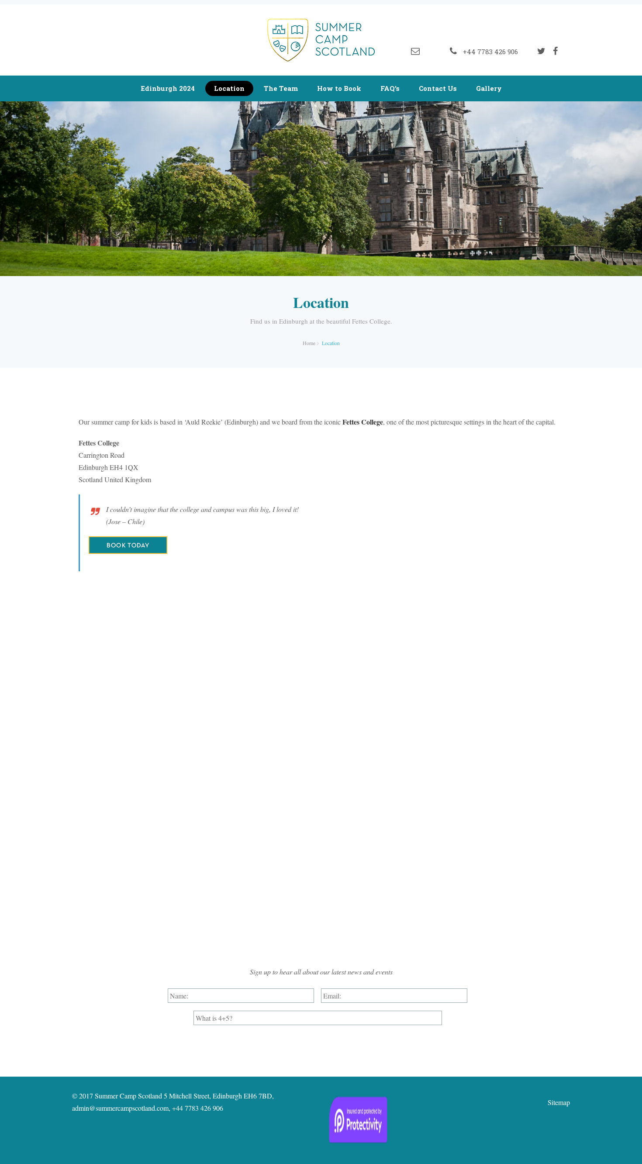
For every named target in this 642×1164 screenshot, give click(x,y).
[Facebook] (555, 51)
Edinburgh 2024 (168, 88)
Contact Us (438, 88)
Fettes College (362, 422)
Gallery (489, 88)
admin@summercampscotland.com (120, 1107)
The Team (281, 88)
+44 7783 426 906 (488, 51)
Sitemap (559, 1102)
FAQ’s (390, 88)
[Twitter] (541, 51)
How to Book (339, 88)
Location (229, 88)
